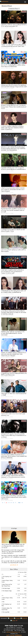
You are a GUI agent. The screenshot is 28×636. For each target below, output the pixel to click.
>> (22, 502)
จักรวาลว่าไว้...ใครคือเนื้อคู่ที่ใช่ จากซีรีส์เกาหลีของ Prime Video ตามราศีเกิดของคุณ (13, 66)
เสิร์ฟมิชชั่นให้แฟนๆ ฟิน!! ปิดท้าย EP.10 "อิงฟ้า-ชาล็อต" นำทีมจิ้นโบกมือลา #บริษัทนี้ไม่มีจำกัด (13, 292)
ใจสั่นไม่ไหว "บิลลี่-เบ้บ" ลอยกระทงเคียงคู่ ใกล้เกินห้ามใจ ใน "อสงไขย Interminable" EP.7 (14, 26)
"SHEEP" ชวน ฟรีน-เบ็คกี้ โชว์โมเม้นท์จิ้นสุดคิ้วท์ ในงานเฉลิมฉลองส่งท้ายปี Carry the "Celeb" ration (13, 46)
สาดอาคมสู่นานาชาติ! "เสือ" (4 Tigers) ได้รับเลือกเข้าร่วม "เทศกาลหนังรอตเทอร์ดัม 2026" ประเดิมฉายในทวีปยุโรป (13, 551)
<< (3, 502)
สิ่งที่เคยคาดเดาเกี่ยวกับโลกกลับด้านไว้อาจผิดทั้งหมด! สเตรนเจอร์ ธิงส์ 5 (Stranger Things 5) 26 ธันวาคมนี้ (14, 87)
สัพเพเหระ (23, 11)
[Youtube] (11, 618)
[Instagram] (17, 618)
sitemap (12, 635)
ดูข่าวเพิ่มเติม (13, 565)
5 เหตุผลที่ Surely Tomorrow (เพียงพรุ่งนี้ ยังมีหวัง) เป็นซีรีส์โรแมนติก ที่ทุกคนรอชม (14, 375)
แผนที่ (7, 635)
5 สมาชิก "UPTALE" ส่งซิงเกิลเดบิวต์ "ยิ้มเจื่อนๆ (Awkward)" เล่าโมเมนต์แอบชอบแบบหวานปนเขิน (13, 477)
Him (3, 601)
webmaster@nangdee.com (13, 632)
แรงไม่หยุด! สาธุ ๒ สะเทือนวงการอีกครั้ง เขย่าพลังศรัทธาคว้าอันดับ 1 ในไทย (13, 231)
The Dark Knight (6, 588)
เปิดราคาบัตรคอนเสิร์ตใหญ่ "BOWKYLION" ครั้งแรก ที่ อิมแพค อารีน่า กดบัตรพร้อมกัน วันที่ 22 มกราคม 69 (13, 546)
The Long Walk (6, 612)
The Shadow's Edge (7, 590)
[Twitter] (13, 620)
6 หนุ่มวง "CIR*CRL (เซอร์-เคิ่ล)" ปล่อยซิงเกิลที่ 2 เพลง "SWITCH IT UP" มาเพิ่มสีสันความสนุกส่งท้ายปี (14, 557)
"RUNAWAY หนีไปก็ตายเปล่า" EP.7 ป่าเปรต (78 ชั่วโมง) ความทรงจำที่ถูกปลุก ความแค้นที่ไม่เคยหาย (13, 169)
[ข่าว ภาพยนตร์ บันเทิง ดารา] (4, 1)
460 (19, 502)
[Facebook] (24, 618)
